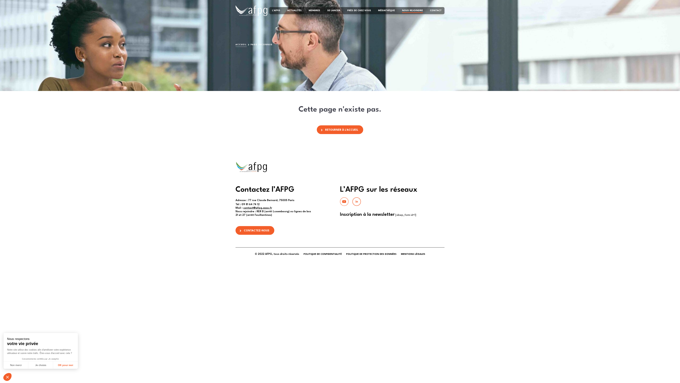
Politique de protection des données (371, 254)
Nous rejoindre (412, 10)
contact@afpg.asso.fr (257, 208)
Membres (314, 10)
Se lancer (333, 10)
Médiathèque (386, 10)
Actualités (294, 10)
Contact (436, 10)
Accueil (241, 45)
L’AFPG (276, 10)
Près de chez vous (359, 10)
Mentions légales (413, 254)
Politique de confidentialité (323, 254)
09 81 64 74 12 (248, 204)
